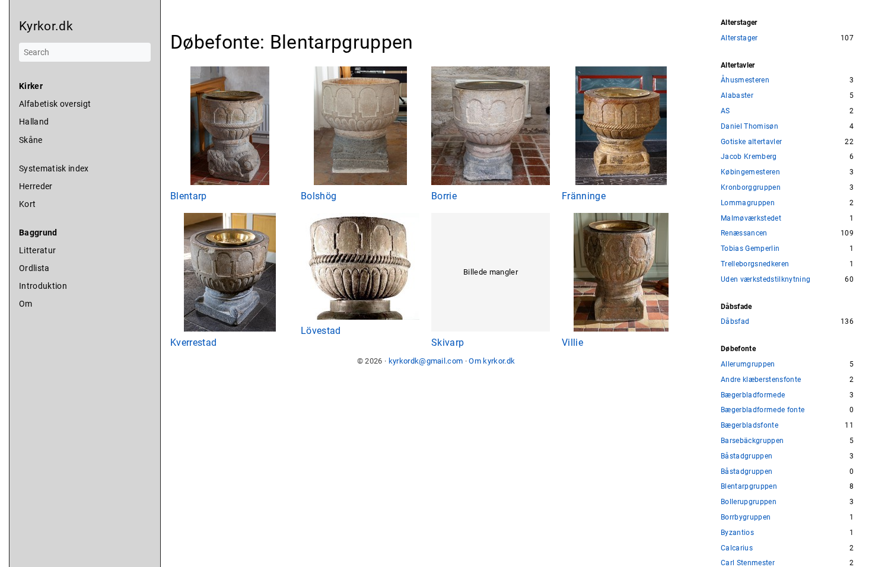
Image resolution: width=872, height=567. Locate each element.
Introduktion (43, 286)
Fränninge (584, 196)
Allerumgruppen (748, 364)
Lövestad (321, 330)
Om (26, 303)
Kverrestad (193, 342)
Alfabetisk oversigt (55, 104)
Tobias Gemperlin (750, 249)
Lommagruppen (748, 203)
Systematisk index (54, 168)
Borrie (444, 196)
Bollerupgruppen (748, 502)
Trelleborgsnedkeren (755, 264)
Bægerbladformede (753, 395)
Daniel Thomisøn (749, 126)
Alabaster (737, 96)
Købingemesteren (750, 172)
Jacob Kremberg (749, 157)
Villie (572, 342)
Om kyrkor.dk (492, 360)
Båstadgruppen (746, 456)
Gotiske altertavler (751, 142)
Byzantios (737, 533)
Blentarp (188, 196)
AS (725, 111)
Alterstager (739, 38)
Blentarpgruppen (749, 486)
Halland (34, 121)
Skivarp (447, 342)
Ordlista (34, 268)
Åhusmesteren (745, 80)
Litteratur (37, 250)
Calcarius (737, 548)
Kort (27, 204)
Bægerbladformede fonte (762, 410)
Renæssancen (744, 233)
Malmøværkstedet (751, 218)
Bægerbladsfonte (749, 425)
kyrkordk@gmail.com (426, 360)
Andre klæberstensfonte (761, 380)
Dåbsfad (735, 322)
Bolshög (318, 196)
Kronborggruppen (751, 188)
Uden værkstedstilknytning (765, 280)
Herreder (36, 186)
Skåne (31, 140)
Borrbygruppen (746, 517)
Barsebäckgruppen (752, 441)
